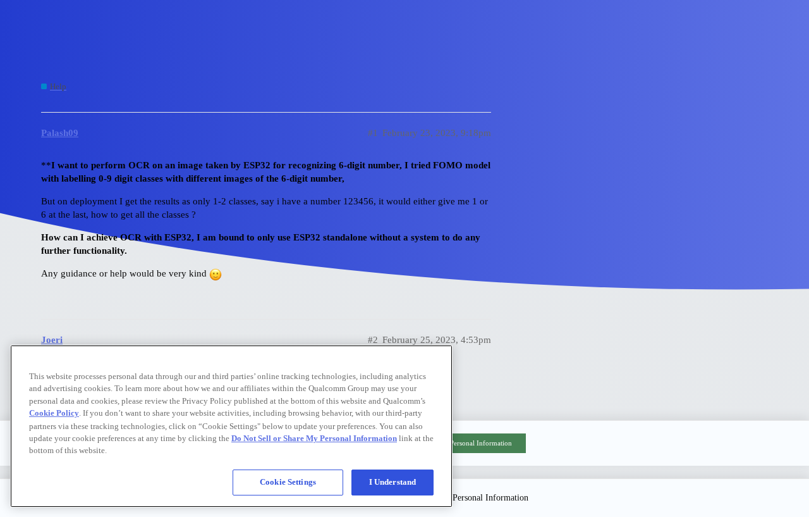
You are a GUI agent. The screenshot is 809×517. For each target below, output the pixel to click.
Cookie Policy (54, 413)
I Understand (393, 482)
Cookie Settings (288, 482)
